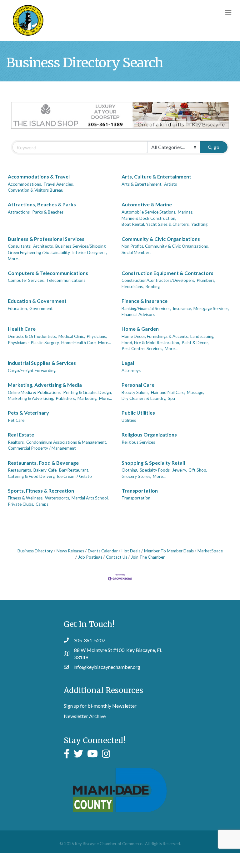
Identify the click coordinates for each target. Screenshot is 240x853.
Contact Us (116, 557)
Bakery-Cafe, (45, 470)
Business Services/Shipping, (81, 246)
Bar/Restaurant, (74, 470)
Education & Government (37, 301)
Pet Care (16, 420)
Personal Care (138, 385)
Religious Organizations (149, 434)
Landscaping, (202, 336)
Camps (42, 504)
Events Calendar (103, 550)
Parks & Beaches (47, 212)
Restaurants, (20, 470)
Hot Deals (131, 550)
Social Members (136, 252)
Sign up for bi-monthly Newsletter (100, 706)
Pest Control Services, (142, 348)
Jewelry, (179, 470)
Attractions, (19, 212)
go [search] (216, 147)
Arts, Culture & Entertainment (156, 176)
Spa (171, 398)
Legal (128, 363)
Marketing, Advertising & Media (45, 385)
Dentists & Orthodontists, (32, 336)
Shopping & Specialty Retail (153, 463)
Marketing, (88, 398)
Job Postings (90, 557)
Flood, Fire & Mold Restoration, (151, 342)
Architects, (43, 246)
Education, (18, 308)
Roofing (152, 286)
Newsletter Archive (85, 716)
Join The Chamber (148, 557)
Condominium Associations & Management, (66, 442)
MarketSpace (210, 550)
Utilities (129, 420)
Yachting (199, 224)
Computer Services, (26, 280)
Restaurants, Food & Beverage (43, 463)
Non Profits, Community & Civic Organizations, (165, 246)
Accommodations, (25, 184)
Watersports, (57, 497)
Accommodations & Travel (39, 176)
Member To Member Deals (169, 550)
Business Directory (35, 550)
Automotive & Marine (147, 204)
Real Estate (21, 434)
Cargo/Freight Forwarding (32, 370)
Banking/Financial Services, (146, 308)
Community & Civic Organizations (161, 239)
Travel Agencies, (58, 184)
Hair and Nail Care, (168, 392)
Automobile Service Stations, (149, 212)
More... (14, 258)
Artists (170, 184)
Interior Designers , (89, 252)
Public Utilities (138, 413)
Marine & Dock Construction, (149, 218)
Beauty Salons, (135, 392)
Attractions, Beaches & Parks (42, 204)
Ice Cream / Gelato (74, 476)
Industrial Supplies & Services (42, 363)
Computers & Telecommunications (48, 273)
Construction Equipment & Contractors (167, 273)
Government (41, 308)
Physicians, (97, 336)
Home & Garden (140, 329)
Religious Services (138, 442)
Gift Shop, (197, 470)
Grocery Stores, (136, 476)
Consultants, (20, 246)
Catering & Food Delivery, (31, 476)
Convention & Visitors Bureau (35, 190)
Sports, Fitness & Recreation (41, 491)
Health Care (22, 329)
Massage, (195, 392)
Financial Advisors (138, 314)
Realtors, (16, 442)
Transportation (140, 491)
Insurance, (182, 308)
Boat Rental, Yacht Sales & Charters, (156, 224)
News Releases (70, 550)
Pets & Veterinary (28, 413)
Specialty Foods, (155, 470)
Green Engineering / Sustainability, (39, 252)
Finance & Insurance (145, 301)
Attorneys (131, 370)
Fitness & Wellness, (25, 497)
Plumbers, (206, 280)
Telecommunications (65, 280)
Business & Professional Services (46, 239)
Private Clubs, (21, 504)
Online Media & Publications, (35, 392)
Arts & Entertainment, (142, 184)
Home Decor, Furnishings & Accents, (155, 336)
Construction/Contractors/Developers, (158, 280)
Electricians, (133, 286)
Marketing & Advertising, (31, 398)
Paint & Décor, (195, 342)
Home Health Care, (79, 342)
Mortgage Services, (211, 308)
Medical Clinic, (71, 336)
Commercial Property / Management (42, 448)
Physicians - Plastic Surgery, (34, 342)
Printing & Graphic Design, (87, 392)
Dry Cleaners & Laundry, (144, 398)
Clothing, (130, 470)
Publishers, (66, 398)
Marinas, (185, 212)
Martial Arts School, (90, 497)
